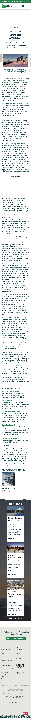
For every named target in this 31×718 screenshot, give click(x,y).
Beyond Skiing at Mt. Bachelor (15, 519)
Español (15, 704)
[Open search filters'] (23, 6)
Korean (26, 702)
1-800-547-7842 (17, 696)
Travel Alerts (19, 658)
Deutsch (11, 702)
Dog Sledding (7, 400)
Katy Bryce (11, 538)
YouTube (13, 690)
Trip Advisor (21, 672)
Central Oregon (9, 491)
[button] (25, 713)
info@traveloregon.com (15, 697)
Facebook (9, 690)
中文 (21, 702)
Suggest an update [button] (15, 623)
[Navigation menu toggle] (27, 6)
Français (5, 702)
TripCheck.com (8, 462)
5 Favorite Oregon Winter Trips (14, 593)
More (19, 534)
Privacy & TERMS (15, 708)
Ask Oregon (19, 649)
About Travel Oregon (6, 649)
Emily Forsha (12, 574)
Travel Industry (5, 672)
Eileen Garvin (12, 614)
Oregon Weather (20, 656)
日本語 (16, 702)
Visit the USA (20, 665)
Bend (23, 198)
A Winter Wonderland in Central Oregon (14, 557)
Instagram (17, 690)
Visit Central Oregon (9, 438)
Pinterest (21, 690)
